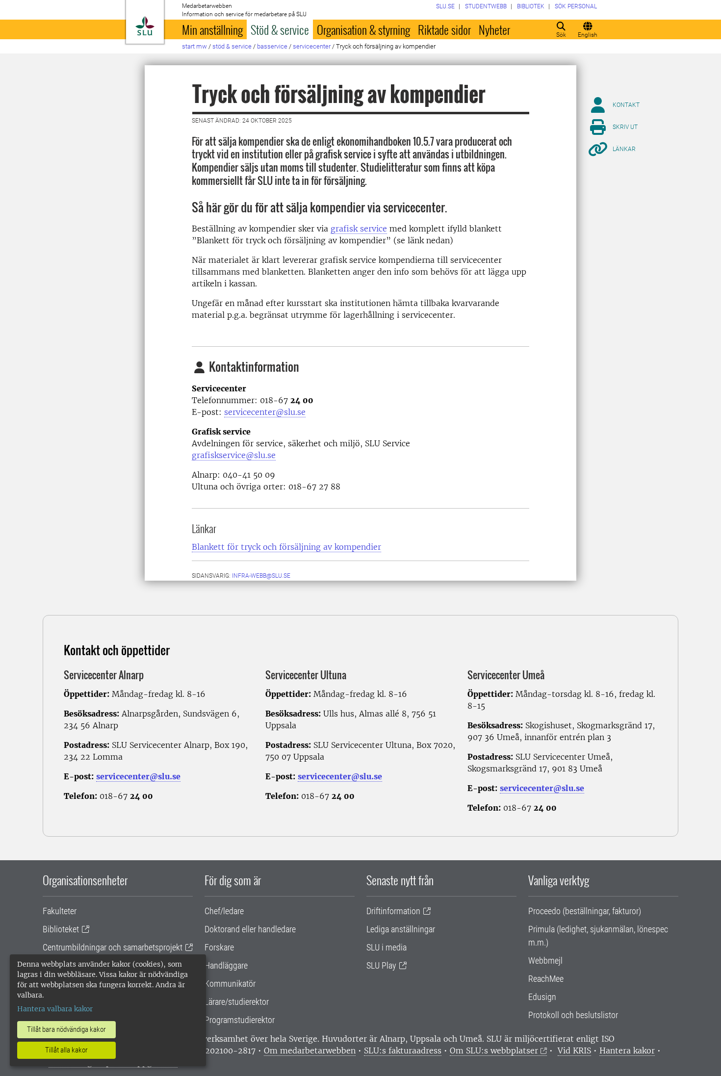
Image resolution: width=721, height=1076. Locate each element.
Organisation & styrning (363, 29)
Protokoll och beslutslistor (573, 1015)
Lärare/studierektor (237, 1002)
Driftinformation (393, 911)
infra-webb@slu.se (261, 575)
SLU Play (381, 965)
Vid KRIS (574, 1050)
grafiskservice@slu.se (234, 455)
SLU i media (386, 947)
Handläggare (226, 965)
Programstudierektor (240, 1020)
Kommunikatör (230, 983)
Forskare (219, 947)
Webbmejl (545, 960)
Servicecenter (312, 46)
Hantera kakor (627, 1050)
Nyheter (494, 29)
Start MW (194, 46)
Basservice (272, 46)
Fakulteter (60, 911)
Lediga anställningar (400, 929)
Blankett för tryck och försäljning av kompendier (286, 547)
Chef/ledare (224, 911)
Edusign (542, 997)
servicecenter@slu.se (265, 412)
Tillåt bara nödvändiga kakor (66, 1029)
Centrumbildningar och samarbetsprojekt (112, 947)
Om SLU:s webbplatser (494, 1050)
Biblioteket (61, 929)
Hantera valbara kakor (55, 1008)
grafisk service (359, 228)
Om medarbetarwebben (310, 1050)
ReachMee (546, 979)
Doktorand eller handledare (250, 929)
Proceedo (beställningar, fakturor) (584, 911)
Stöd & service (280, 29)
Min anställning (212, 29)
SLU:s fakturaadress (402, 1050)
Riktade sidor (444, 29)
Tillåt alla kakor (66, 1050)
